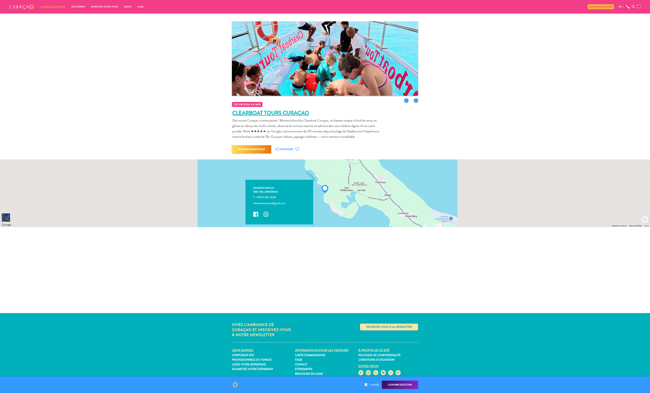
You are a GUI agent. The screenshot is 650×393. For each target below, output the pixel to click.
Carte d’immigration (600, 6)
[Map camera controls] (645, 219)
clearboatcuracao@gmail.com (269, 203)
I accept (374, 384)
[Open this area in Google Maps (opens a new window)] (6, 225)
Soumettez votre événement (252, 369)
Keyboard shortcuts (619, 226)
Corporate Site (243, 355)
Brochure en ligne (309, 374)
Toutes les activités (53, 6)
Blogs (128, 6)
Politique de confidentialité (379, 355)
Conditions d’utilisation (376, 360)
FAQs (141, 6)
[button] (22, 7)
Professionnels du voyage (252, 360)
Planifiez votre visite (104, 6)
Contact (301, 364)
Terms (646, 226)
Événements (303, 369)
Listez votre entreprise (249, 364)
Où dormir (78, 6)
